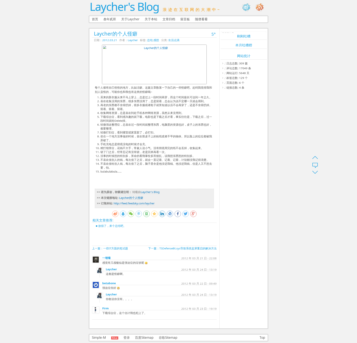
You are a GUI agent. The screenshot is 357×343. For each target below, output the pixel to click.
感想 (156, 40)
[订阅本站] (261, 7)
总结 (150, 40)
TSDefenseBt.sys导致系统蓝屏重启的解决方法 (188, 248)
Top (262, 337)
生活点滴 (173, 40)
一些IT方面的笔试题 (115, 248)
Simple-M (99, 337)
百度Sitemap (144, 337)
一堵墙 (106, 258)
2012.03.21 (109, 40)
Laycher (133, 40)
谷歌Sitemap (168, 337)
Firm (105, 308)
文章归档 (169, 19)
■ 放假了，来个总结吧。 (111, 226)
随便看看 (201, 19)
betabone (109, 283)
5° (213, 34)
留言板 (185, 19)
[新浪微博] (248, 7)
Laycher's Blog (124, 6)
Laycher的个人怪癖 (115, 33)
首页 (95, 19)
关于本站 (151, 19)
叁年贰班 (109, 19)
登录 (126, 337)
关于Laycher (130, 19)
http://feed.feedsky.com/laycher (134, 203)
